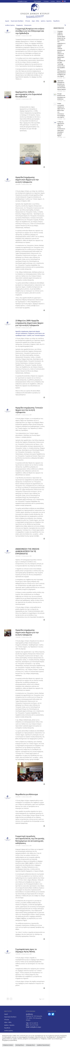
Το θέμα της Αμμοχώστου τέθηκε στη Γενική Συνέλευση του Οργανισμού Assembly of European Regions (61, 128)
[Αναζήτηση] (65, 25)
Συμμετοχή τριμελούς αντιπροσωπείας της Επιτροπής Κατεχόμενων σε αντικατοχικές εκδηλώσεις (29, 839)
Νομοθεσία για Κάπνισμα (26, 794)
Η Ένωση (6, 1019)
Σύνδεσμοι (46, 1)
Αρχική (6, 1014)
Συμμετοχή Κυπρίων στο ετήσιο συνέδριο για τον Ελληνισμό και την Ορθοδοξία (29, 30)
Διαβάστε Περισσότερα (43, 1045)
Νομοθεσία (7, 1028)
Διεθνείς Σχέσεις (8, 1030)
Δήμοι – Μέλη (7, 1022)
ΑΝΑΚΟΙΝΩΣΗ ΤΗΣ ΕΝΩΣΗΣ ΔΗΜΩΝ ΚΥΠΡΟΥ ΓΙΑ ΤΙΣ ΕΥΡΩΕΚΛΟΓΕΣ (27, 551)
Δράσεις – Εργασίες (9, 1025)
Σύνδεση (53, 1)
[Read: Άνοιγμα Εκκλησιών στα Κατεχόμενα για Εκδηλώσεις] (55, 94)
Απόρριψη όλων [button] (30, 1045)
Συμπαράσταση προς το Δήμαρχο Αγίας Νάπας (26, 950)
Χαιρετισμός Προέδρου (10, 1017)
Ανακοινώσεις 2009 (27, 35)
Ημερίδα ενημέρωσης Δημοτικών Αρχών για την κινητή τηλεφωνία (27, 632)
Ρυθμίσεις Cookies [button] (8, 1045)
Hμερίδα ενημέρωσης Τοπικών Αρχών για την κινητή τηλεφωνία (29, 410)
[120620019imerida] (7, 632)
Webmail (59, 1)
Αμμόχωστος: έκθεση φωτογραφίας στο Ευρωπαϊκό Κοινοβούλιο (28, 94)
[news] (7, 31)
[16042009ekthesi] (7, 94)
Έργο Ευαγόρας (37, 1)
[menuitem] (37, 1)
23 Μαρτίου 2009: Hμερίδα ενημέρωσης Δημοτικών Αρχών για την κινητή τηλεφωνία (29, 322)
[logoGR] (35, 11)
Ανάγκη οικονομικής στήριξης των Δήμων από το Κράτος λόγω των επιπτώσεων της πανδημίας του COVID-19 (61, 110)
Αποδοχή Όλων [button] (20, 1045)
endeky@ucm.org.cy (22, 1)
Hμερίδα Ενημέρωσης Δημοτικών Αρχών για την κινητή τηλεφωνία (27, 179)
